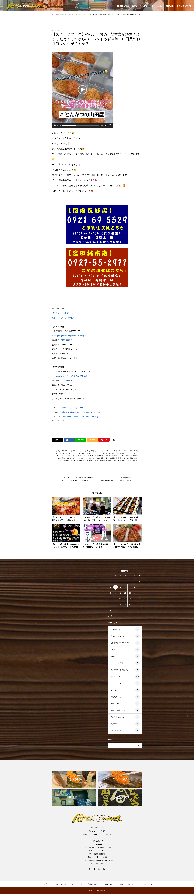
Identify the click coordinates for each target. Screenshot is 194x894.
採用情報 (120, 884)
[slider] (80, 125)
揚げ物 (126, 458)
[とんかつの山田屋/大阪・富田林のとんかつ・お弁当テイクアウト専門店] (24, 6)
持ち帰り (120, 458)
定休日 (123, 456)
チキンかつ (88, 453)
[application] (82, 90)
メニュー (160, 6)
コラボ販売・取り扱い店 (119, 670)
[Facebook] (95, 869)
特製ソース (73, 460)
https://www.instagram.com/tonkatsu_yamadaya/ (81, 412)
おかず (82, 451)
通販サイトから (115, 730)
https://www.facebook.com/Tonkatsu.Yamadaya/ (81, 417)
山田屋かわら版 (146, 884)
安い (119, 456)
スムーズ (73, 453)
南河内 (99, 456)
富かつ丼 (133, 456)
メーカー (64, 456)
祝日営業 (110, 460)
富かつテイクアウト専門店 (63, 318)
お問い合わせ (132, 884)
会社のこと (114, 690)
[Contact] (99, 869)
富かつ (128, 456)
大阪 (115, 456)
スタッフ (132, 451)
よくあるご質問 (183, 6)
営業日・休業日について (119, 710)
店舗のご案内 (92, 884)
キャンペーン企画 (116, 663)
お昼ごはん (92, 451)
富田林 (101, 458)
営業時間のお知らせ (117, 717)
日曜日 (130, 458)
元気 (94, 456)
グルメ (107, 451)
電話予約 (132, 460)
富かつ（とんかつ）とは (142, 6)
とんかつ (104, 453)
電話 (127, 460)
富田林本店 (107, 458)
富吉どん (96, 458)
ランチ (77, 456)
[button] (82, 89)
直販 (98, 460)
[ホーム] (52, 14)
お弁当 (87, 451)
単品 (102, 456)
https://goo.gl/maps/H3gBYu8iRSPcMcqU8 (69, 336)
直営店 (91, 460)
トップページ (46, 884)
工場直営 (114, 458)
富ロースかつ (76, 458)
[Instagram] (90, 869)
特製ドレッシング (82, 460)
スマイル (67, 453)
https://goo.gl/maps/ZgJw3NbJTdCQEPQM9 (69, 376)
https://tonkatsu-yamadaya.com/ (70, 408)
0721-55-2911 (66, 340)
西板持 (119, 460)
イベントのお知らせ (117, 636)
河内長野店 (65, 460)
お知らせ (113, 656)
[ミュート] (106, 125)
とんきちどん (123, 453)
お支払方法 (114, 649)
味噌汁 (107, 456)
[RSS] (104, 869)
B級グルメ (76, 451)
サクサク (126, 451)
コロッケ (120, 451)
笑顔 (115, 460)
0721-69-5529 (66, 381)
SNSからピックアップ (118, 629)
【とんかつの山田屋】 (61, 313)
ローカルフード (84, 456)
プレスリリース (115, 683)
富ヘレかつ (67, 458)
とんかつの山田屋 (112, 453)
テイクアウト (97, 453)
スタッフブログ (62, 451)
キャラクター (101, 451)
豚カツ (124, 460)
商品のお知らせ (115, 697)
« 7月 (110, 616)
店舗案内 (170, 6)
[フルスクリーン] (110, 125)
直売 (94, 460)
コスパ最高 (113, 451)
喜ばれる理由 (123, 6)
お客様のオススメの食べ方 (119, 643)
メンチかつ (71, 456)
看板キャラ (103, 460)
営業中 (111, 456)
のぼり (130, 453)
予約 (91, 456)
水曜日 (60, 460)
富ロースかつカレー (86, 458)
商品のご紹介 (115, 703)
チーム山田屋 (80, 453)
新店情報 (113, 724)
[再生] (55, 125)
